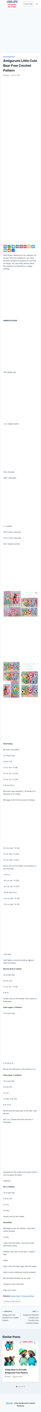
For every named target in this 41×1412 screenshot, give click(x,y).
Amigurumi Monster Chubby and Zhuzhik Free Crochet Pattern (31, 1317)
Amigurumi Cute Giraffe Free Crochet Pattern (10, 1316)
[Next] (35, 1363)
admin (7, 75)
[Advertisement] (20, 28)
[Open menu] (37, 4)
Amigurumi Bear (9, 57)
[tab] (16, 1386)
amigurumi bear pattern (12, 1301)
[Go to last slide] (5, 1363)
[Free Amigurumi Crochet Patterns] (12, 4)
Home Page (15, 1296)
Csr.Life (9, 1403)
